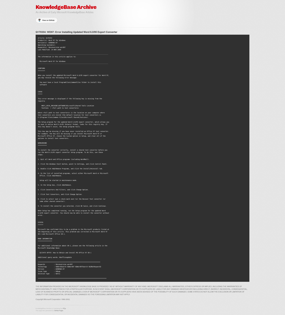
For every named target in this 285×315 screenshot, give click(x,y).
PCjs (64, 308)
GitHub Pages (58, 310)
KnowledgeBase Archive (66, 7)
